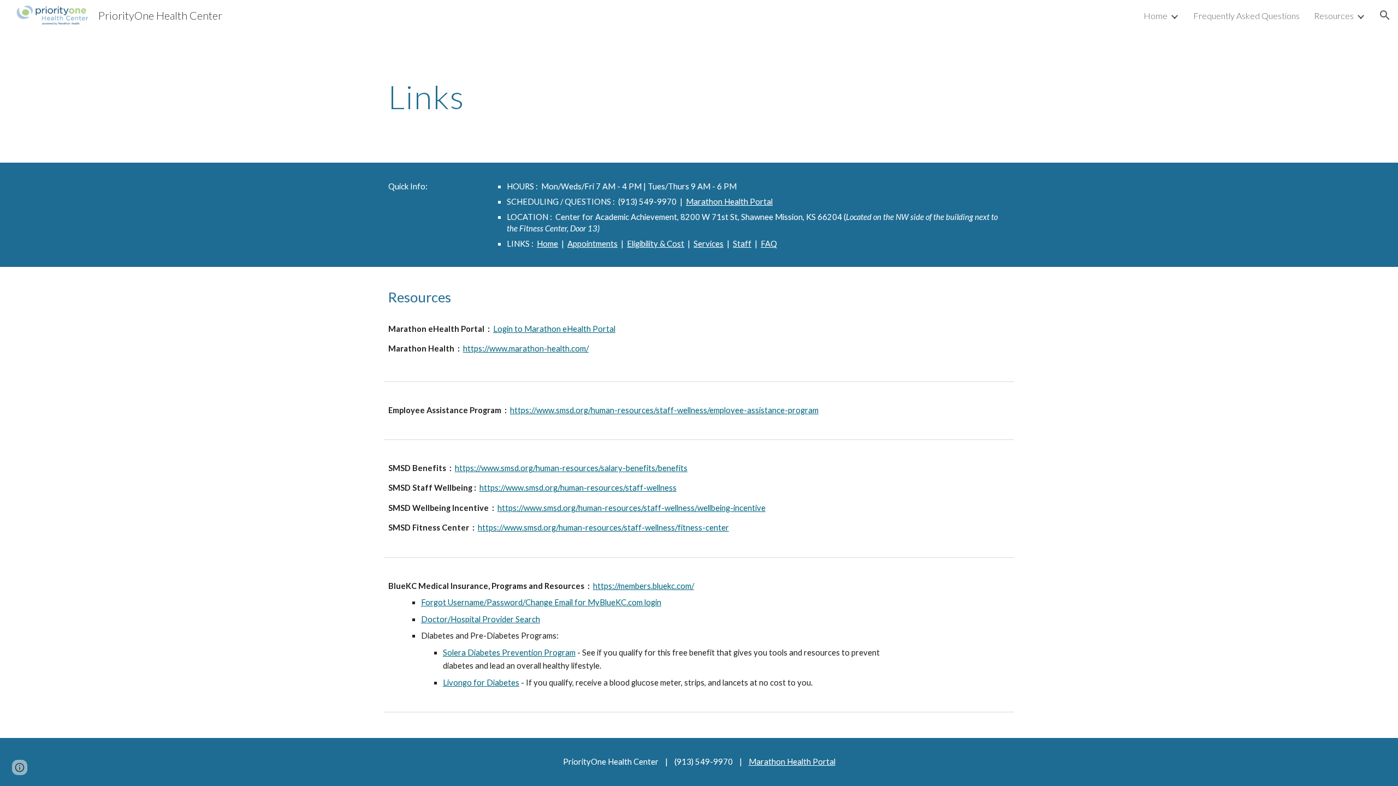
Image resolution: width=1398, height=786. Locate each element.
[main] (699, 96)
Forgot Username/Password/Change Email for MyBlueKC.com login (541, 602)
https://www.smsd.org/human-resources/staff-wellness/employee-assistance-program (664, 410)
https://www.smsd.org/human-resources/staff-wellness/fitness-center (603, 527)
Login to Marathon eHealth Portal (554, 329)
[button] (1385, 15)
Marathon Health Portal (729, 201)
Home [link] (1156, 15)
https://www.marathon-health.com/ (526, 348)
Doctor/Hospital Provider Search (480, 619)
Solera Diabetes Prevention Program (509, 652)
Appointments (592, 243)
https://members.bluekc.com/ (643, 586)
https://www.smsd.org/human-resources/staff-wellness (578, 487)
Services (709, 243)
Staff (742, 243)
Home (547, 243)
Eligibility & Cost (655, 243)
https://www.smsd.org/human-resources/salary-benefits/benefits (571, 468)
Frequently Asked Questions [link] (1246, 15)
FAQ (769, 243)
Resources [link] (1334, 15)
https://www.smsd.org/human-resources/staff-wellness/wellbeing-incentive (631, 508)
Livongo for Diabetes (481, 682)
